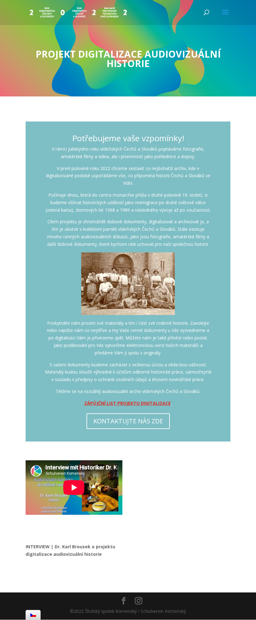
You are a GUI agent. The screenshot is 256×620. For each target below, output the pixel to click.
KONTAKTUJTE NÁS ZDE (128, 421)
